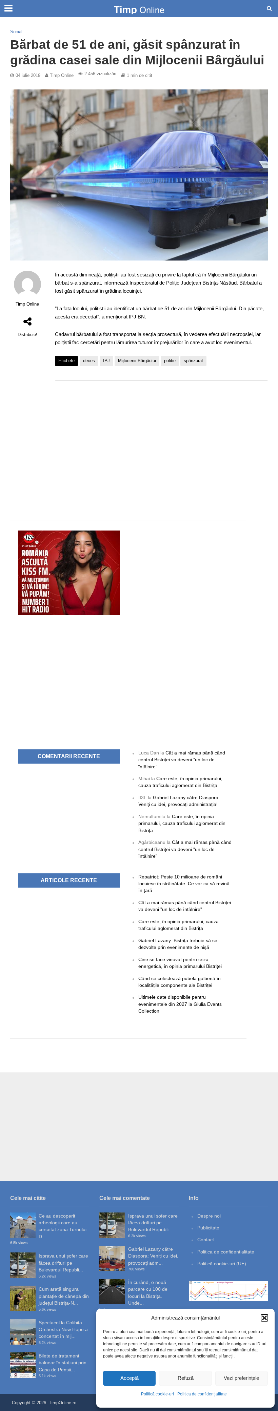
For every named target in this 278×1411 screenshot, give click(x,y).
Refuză (186, 1378)
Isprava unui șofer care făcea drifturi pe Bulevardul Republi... (63, 1262)
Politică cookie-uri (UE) (221, 1263)
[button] (264, 1317)
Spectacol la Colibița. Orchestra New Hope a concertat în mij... (63, 1329)
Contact (205, 1239)
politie (170, 360)
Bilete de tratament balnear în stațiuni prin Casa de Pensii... (62, 1362)
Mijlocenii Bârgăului (137, 360)
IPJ (106, 360)
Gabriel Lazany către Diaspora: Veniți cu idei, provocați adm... (153, 1256)
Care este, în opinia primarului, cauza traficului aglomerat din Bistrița (181, 823)
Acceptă (129, 1378)
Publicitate (208, 1227)
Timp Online (62, 75)
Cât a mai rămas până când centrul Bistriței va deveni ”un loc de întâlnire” (181, 759)
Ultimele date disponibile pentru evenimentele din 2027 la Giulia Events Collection (180, 1004)
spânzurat (193, 360)
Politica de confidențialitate (202, 1394)
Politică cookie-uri (157, 1394)
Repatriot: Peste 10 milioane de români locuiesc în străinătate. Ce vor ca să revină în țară (184, 883)
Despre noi (209, 1216)
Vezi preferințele (241, 1378)
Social (16, 31)
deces (89, 360)
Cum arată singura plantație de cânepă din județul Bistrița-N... (64, 1296)
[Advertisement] (161, 440)
